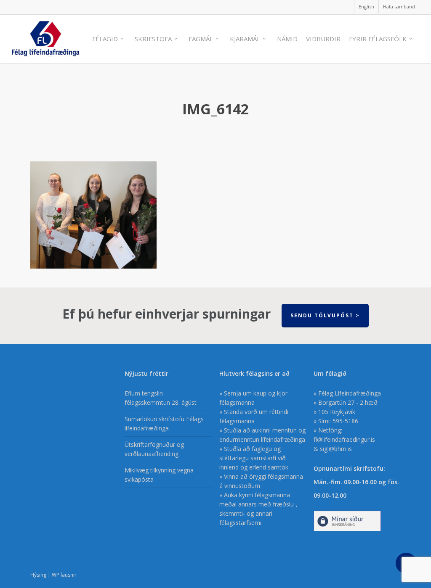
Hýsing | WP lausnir (53, 574)
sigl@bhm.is (336, 449)
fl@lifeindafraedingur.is (344, 439)
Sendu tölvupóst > (325, 315)
